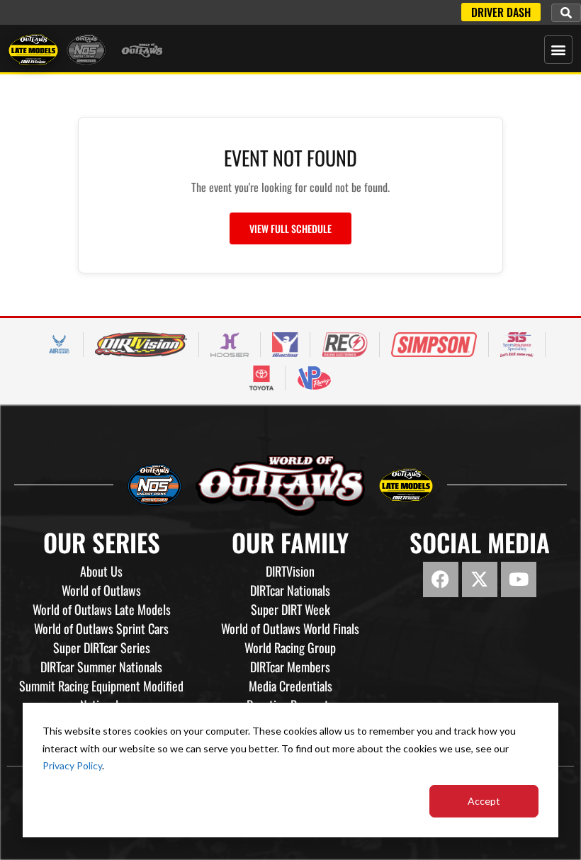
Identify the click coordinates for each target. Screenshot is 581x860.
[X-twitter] (479, 579)
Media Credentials (290, 686)
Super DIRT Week (290, 609)
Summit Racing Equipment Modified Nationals (101, 695)
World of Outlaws (101, 590)
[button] (566, 13)
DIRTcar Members (290, 666)
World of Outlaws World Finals (290, 628)
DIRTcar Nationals (290, 590)
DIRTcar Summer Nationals (101, 666)
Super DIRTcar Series (101, 647)
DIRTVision (290, 571)
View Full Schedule (290, 228)
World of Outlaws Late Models (102, 609)
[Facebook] (440, 579)
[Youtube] (518, 579)
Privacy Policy (72, 765)
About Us (101, 571)
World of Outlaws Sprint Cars (101, 628)
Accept (484, 801)
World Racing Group (290, 647)
